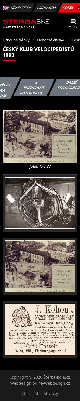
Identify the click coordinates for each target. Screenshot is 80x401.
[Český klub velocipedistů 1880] (40, 135)
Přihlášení (46, 8)
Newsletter (21, 8)
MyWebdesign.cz (54, 383)
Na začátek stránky (40, 393)
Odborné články (16, 39)
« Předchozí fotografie (32, 88)
